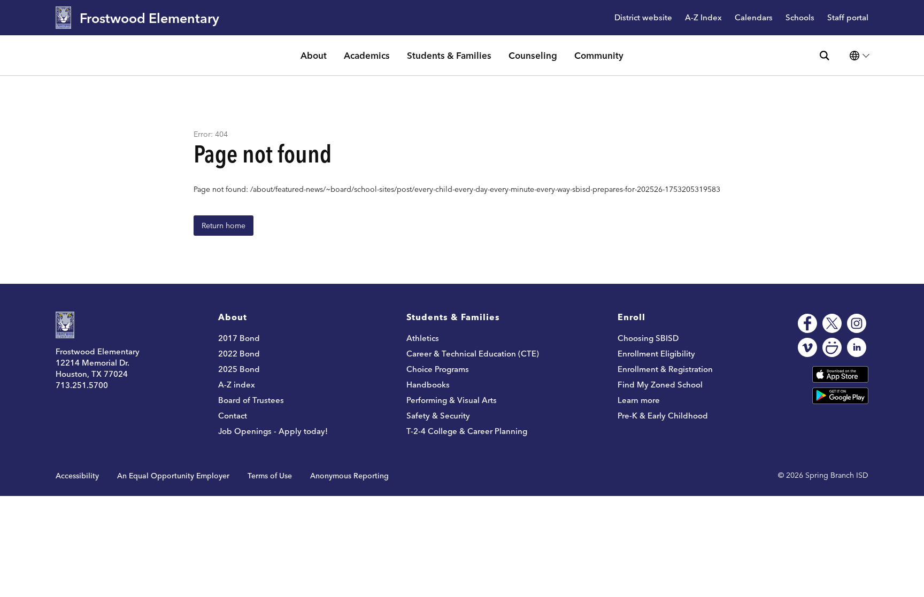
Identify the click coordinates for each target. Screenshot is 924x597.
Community (598, 55)
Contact (232, 415)
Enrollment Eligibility (656, 353)
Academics (367, 55)
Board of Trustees (251, 400)
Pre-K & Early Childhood (663, 415)
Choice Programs (437, 369)
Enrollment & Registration (665, 369)
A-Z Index (703, 17)
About (314, 55)
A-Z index (236, 384)
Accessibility (77, 475)
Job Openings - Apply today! (273, 431)
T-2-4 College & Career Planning (466, 431)
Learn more (639, 400)
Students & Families (449, 55)
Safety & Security (438, 415)
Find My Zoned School (660, 384)
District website (643, 17)
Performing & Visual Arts (451, 400)
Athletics (422, 338)
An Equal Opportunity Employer (173, 475)
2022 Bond (239, 353)
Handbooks (428, 384)
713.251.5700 (82, 385)
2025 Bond (239, 369)
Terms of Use (270, 475)
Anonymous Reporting (349, 475)
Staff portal (847, 17)
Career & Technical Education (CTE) (472, 353)
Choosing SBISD (648, 338)
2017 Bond (239, 338)
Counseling (533, 55)
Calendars (754, 17)
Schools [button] (800, 17)
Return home (223, 225)
